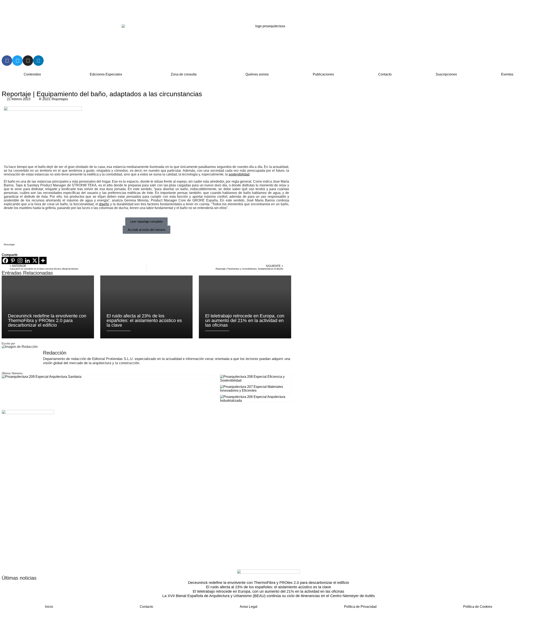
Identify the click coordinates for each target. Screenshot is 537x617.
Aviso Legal (248, 606)
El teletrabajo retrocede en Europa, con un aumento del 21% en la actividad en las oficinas (268, 591)
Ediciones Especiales (106, 74)
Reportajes (60, 99)
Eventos (507, 74)
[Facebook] (7, 60)
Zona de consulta (184, 74)
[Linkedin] (38, 60)
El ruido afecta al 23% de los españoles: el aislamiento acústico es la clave (268, 587)
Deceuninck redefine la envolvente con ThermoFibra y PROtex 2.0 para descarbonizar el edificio (268, 583)
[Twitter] (17, 60)
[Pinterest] (12, 260)
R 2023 (44, 99)
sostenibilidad (239, 174)
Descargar (9, 244)
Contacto (385, 74)
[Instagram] (28, 60)
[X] (34, 260)
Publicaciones (323, 74)
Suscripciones (446, 74)
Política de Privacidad (360, 606)
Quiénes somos (257, 74)
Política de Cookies (477, 606)
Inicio (49, 606)
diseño (104, 204)
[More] (42, 260)
